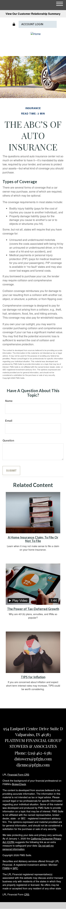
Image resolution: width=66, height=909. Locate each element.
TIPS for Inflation (33, 677)
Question (8, 440)
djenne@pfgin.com (33, 764)
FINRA (6, 868)
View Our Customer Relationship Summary (33, 14)
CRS (26, 894)
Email (8, 421)
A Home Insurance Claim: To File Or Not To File (33, 539)
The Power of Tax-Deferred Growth (33, 609)
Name (9, 401)
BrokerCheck (19, 784)
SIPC (15, 868)
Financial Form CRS (18, 774)
